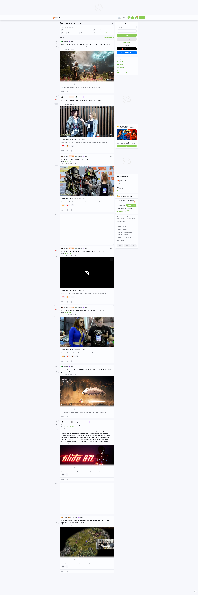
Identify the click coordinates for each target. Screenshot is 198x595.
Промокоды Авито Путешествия (124, 237)
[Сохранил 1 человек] (67, 571)
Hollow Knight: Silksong (81, 293)
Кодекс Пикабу (120, 218)
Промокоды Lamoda (121, 226)
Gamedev (69, 563)
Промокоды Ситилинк (122, 235)
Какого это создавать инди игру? (73, 425)
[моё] (62, 142)
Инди (90, 471)
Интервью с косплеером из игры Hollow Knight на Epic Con (82, 251)
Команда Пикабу (121, 219)
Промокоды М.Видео (121, 228)
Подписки (85, 17)
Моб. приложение (121, 221)
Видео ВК (89, 352)
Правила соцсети (131, 216)
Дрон (100, 471)
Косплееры (81, 201)
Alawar (85, 563)
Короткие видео (82, 352)
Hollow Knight (68, 293)
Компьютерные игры (72, 87)
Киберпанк (104, 471)
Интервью (90, 293)
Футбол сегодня (120, 240)
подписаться (131, 205)
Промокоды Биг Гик (121, 225)
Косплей (89, 142)
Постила (119, 238)
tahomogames (67, 422)
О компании (130, 219)
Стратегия (80, 563)
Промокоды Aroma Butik (122, 231)
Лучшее (74, 17)
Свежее (80, 17)
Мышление (85, 471)
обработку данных (127, 210)
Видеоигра (85, 87)
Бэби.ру (119, 242)
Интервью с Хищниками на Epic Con (74, 159)
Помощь (119, 216)
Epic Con (73, 142)
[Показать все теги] (102, 87)
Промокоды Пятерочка (122, 229)
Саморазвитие (78, 471)
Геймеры (80, 87)
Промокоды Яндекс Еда (122, 234)
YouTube (93, 563)
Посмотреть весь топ (122, 190)
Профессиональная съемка (98, 142)
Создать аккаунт (127, 39)
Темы (103, 17)
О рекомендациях (131, 218)
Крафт (100, 201)
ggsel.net (66, 41)
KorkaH (65, 517)
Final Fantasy (68, 142)
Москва (78, 142)
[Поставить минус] (56, 46)
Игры (65, 87)
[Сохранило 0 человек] (67, 151)
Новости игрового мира (94, 87)
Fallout (66, 352)
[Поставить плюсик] (56, 41)
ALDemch (66, 97)
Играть (127, 146)
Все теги (108, 32)
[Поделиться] (71, 91)
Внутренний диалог (69, 471)
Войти (142, 18)
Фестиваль (83, 142)
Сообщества (93, 17)
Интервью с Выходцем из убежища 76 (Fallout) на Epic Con (82, 311)
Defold (97, 563)
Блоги (98, 17)
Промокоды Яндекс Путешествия (124, 232)
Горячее (69, 17)
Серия (66, 102)
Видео (89, 563)
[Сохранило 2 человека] (67, 91)
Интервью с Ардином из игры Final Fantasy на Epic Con (81, 100)
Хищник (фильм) (69, 201)
